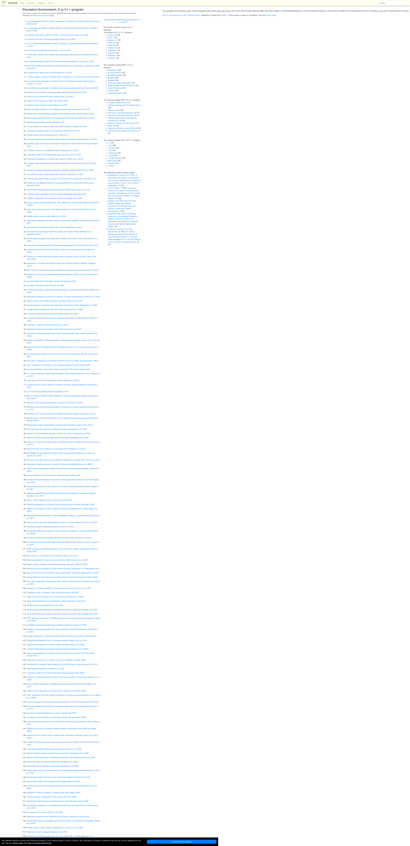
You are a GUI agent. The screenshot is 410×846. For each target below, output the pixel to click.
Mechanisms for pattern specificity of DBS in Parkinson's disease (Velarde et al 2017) (61, 414)
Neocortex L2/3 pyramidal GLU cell (122, 115)
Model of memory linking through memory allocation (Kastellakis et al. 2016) (58, 438)
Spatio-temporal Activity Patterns (121, 85)
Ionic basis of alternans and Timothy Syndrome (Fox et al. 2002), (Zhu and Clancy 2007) (62, 361)
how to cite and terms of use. (39, 843)
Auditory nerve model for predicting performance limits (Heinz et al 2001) (57, 92)
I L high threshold (115, 158)
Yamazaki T (112, 50)
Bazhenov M (113, 40)
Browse (30, 3)
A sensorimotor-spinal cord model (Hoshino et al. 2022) (49, 73)
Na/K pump (112, 161)
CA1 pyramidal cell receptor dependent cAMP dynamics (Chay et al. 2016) (57, 126)
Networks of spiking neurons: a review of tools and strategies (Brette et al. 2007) (60, 464)
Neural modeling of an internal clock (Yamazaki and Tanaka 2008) (53, 475)
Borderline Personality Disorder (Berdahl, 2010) (46, 122)
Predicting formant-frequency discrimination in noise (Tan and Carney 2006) (58, 801)
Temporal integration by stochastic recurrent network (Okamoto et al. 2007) (58, 649)
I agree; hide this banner (181, 842)
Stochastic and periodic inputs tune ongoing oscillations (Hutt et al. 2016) (56, 625)
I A (109, 166)
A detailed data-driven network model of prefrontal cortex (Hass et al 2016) (58, 35)
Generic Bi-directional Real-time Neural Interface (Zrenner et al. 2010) (55, 301)
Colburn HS (112, 48)
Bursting (111, 78)
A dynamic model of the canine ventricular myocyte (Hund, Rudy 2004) (55, 673)
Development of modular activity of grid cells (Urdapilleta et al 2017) (55, 227)
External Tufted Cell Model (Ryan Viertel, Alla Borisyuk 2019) (51, 281)
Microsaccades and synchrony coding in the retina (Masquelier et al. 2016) (57, 429)
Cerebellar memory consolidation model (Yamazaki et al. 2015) (52, 150)
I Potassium (112, 153)
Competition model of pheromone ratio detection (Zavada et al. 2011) (55, 174)
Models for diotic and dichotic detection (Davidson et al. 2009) (52, 762)
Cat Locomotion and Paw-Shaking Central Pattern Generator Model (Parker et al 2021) (62, 139)
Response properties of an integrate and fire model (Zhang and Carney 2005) (58, 816)
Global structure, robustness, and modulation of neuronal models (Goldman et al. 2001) (62, 305)
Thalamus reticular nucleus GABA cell (123, 128)
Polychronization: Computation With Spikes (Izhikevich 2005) (51, 797)
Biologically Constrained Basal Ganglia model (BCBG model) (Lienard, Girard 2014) (60, 114)
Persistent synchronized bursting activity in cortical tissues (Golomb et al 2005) (59, 538)
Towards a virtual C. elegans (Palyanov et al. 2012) (47, 832)
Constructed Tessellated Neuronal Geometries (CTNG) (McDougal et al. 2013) (58, 190)
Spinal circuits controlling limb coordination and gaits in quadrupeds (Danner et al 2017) (62, 610)
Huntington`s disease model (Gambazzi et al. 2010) (47, 325)
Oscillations (112, 70)
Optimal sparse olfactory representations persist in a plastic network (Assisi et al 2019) (62, 522)
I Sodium (111, 163)
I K (109, 143)
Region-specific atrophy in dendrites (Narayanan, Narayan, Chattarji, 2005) (57, 564)
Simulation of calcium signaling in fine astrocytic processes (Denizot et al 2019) (59, 588)
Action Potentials (115, 88)
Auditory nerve (114, 110)
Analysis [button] (41, 3)
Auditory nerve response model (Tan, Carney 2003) (47, 101)
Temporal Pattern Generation (119, 83)
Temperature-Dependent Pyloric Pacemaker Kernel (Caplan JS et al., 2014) (57, 640)
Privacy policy (18, 843)
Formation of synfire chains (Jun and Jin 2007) (45, 285)
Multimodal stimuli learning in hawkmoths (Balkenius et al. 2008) (53, 766)
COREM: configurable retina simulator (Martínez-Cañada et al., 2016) (54, 198)
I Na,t (110, 145)
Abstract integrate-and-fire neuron (122, 123)
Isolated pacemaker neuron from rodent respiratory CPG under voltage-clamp (58, 369)
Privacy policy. (194, 15)
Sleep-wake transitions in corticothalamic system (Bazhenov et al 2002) (56, 601)
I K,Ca (110, 150)
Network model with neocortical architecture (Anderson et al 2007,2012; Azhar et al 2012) (63, 460)
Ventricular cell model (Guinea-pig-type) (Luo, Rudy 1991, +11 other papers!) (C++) (60, 836)
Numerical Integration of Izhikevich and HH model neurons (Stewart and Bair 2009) (60, 504)
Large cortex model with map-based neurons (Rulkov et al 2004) (53, 380)
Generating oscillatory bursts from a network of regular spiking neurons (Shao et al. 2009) (63, 297)
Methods (111, 80)
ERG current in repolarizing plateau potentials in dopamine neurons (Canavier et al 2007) (63, 270)
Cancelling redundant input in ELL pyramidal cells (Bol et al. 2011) (53, 131)
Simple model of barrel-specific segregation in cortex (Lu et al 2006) (55, 828)
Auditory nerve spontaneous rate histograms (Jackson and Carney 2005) (56, 691)
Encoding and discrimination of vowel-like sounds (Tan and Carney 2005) (56, 717)
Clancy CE (112, 43)
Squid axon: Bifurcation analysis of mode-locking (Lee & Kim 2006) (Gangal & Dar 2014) (62, 614)
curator (224, 15)
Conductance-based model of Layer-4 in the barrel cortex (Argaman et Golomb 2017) (61, 179)
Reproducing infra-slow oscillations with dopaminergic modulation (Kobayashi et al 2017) (63, 573)
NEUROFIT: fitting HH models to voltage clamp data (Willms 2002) (54, 792)
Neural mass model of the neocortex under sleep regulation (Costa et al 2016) (58, 777)
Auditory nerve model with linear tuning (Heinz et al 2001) (50, 96)
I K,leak (111, 155)
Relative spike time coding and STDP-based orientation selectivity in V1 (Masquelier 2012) (63, 568)
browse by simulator (43, 15)
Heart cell (112, 126)
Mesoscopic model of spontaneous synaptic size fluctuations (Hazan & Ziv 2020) (60, 425)
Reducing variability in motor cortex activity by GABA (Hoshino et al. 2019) (57, 560)
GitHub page (271, 15)
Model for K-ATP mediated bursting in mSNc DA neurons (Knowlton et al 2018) (58, 433)
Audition (111, 90)
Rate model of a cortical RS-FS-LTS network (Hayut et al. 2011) (52, 556)
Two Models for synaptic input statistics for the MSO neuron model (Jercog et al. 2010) (62, 664)
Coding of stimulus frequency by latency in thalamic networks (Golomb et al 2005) (60, 170)
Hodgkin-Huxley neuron (117, 102)
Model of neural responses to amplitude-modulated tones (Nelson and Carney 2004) (61, 757)
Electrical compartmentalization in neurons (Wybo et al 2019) (51, 713)
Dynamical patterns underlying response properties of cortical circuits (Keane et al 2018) (63, 702)
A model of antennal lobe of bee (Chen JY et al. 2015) (48, 50)
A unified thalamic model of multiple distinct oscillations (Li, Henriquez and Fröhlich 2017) (63, 77)
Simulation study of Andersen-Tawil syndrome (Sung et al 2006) (53, 592)
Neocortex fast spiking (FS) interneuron (124, 131)
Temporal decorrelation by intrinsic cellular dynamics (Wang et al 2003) (56, 645)
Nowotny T (112, 55)
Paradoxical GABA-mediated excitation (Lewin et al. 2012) (50, 527)
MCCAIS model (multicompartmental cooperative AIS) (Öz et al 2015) (55, 403)
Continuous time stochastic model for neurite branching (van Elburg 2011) (56, 194)
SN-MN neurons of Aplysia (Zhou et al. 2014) (45, 605)
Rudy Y (111, 37)
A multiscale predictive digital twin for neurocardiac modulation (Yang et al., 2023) (60, 61)
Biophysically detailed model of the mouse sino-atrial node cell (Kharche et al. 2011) (61, 118)
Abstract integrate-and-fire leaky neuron (124, 105)
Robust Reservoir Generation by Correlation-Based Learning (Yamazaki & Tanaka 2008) (62, 577)
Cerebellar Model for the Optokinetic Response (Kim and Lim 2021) (54, 155)
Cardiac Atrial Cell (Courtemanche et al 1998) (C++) (48, 135)
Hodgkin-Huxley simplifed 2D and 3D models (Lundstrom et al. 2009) (55, 309)
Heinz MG (112, 45)
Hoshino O (112, 58)
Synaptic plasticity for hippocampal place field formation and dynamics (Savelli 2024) (62, 636)
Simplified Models (115, 75)
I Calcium (111, 148)
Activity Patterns (114, 73)
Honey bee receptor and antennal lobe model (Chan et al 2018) (52, 314)
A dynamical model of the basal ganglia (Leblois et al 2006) (51, 39)
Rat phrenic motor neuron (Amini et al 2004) (45, 812)
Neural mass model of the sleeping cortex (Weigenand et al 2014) (53, 781)
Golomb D (112, 53)
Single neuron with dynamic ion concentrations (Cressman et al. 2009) (55, 597)
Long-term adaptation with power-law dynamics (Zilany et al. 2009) (54, 749)
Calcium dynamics (115, 93)
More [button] (50, 3)
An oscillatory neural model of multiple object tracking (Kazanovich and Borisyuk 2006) (62, 88)
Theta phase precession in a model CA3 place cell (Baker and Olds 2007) (56, 660)
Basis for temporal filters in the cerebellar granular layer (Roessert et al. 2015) (58, 109)
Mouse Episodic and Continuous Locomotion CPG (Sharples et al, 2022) (56, 449)
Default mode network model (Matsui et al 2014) (46, 216)
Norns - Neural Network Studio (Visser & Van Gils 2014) (49, 500)
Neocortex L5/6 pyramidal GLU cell (122, 113)
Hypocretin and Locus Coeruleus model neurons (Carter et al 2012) (54, 329)
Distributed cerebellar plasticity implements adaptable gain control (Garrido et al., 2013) (62, 245)
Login (22, 3)
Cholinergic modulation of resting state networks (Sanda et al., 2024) (55, 159)
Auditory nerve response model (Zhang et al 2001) (47, 105)
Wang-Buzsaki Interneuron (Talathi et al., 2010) (45, 669)
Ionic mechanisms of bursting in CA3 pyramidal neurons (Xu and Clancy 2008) (58, 365)
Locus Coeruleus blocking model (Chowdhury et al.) (48, 391)
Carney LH (112, 35)
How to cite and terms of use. (175, 15)
